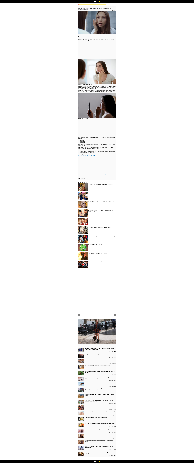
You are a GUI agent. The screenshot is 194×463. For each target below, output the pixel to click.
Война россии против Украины (86, 4)
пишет (92, 40)
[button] (79, 315)
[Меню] (2, 1)
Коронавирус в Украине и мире (99, 4)
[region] (97, 50)
